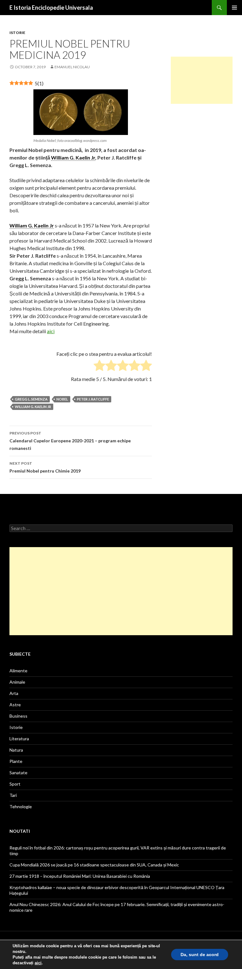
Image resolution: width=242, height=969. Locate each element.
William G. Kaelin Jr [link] (73, 157)
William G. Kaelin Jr (33, 407)
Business (18, 716)
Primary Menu (234, 7)
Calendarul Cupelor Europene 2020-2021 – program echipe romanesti (70, 441)
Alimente (18, 670)
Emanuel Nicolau (72, 66)
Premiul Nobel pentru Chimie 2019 (45, 467)
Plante (15, 761)
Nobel (62, 399)
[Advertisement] (202, 80)
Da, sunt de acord (200, 954)
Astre (15, 704)
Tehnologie (20, 806)
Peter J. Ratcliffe (93, 399)
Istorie (17, 32)
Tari (13, 795)
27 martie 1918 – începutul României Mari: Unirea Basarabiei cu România (79, 876)
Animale (17, 682)
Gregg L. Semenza (31, 399)
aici (51, 331)
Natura (16, 750)
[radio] (99, 366)
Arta (13, 693)
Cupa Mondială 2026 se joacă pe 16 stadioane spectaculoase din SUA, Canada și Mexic (94, 864)
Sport (14, 784)
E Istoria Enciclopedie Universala (51, 7)
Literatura (19, 738)
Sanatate (18, 772)
